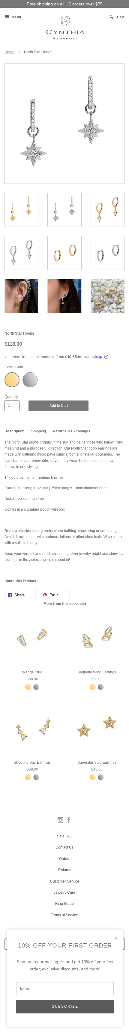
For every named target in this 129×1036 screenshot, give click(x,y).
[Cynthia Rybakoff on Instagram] (60, 823)
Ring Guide (64, 903)
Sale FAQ (64, 836)
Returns (64, 870)
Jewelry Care (64, 892)
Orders (64, 859)
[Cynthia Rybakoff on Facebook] (69, 823)
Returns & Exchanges (71, 431)
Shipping (38, 431)
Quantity (11, 397)
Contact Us (65, 847)
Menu (16, 17)
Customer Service (64, 881)
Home (9, 52)
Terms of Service (64, 915)
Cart (120, 17)
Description (14, 431)
